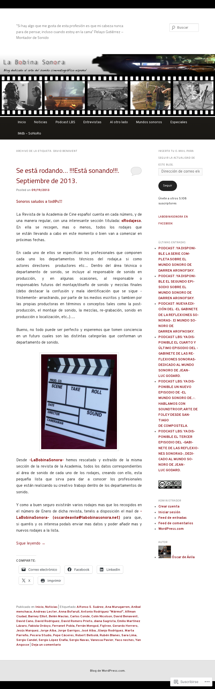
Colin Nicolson (101, 616)
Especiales (178, 122)
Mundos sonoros (149, 122)
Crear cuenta (168, 507)
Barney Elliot (37, 616)
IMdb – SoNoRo (29, 134)
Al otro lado (119, 122)
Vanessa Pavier (101, 640)
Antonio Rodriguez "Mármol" (102, 612)
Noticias (40, 122)
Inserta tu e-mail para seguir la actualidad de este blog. (176, 158)
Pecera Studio (40, 635)
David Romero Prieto (76, 621)
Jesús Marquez (27, 631)
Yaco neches (124, 640)
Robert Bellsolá (86, 635)
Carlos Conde (80, 616)
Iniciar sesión (169, 512)
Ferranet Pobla (63, 626)
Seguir (167, 186)
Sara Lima (128, 635)
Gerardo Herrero (124, 626)
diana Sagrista (105, 621)
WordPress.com (171, 529)
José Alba (88, 631)
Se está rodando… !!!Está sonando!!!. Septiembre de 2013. (67, 175)
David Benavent (126, 616)
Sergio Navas (79, 640)
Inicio (22, 122)
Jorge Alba (48, 631)
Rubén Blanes (110, 635)
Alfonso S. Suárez (90, 607)
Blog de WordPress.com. (107, 671)
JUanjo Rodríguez (110, 631)
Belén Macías (58, 616)
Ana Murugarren (117, 607)
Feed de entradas (172, 518)
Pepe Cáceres (63, 635)
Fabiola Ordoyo (39, 626)
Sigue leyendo (30, 543)
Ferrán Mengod (87, 626)
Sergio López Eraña (53, 640)
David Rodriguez (47, 621)
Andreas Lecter (45, 612)
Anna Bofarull (68, 612)
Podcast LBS (65, 122)
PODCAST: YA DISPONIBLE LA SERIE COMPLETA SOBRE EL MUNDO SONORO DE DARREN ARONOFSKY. (177, 259)
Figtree (105, 626)
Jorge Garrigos (69, 631)
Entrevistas (92, 122)
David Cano (24, 621)
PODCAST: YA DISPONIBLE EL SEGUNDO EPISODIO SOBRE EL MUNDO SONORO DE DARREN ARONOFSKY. (177, 287)
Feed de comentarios (175, 523)
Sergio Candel (26, 640)
